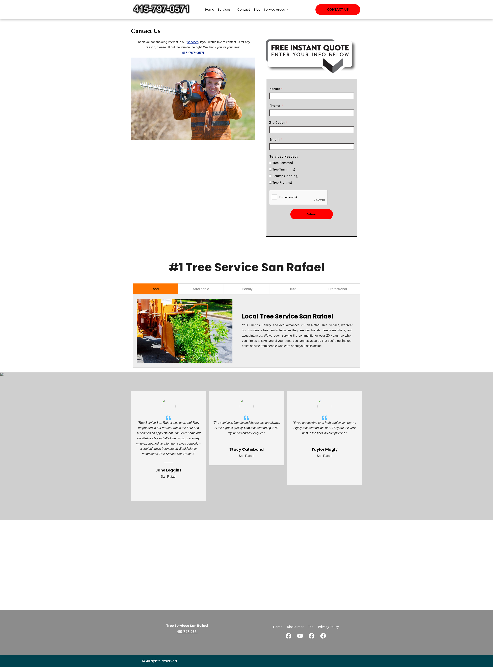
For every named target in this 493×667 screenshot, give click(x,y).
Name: (274, 89)
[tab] (155, 288)
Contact (243, 9)
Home (209, 9)
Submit (311, 214)
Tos (310, 627)
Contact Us (338, 9)
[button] (288, 636)
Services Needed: (283, 156)
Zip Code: (277, 122)
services (193, 42)
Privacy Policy (328, 627)
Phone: (274, 106)
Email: (274, 139)
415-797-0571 (193, 53)
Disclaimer (295, 627)
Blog (257, 9)
